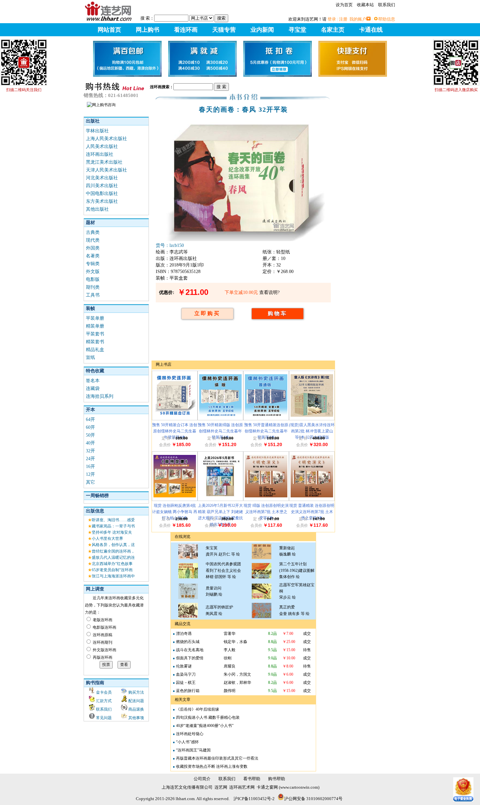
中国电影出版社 (102, 193)
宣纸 (90, 357)
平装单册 (95, 318)
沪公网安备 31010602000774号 (313, 798)
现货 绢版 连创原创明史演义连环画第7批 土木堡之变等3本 (266, 511)
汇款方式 (104, 701)
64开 (90, 419)
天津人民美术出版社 (106, 170)
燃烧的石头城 (188, 641)
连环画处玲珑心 (189, 734)
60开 (90, 427)
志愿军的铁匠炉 (219, 607)
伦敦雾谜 (184, 666)
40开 (90, 443)
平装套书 (95, 333)
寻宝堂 (297, 29)
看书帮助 (251, 778)
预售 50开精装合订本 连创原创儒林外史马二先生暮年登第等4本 (174, 431)
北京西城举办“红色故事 (112, 563)
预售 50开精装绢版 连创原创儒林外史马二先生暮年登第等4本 (220, 431)
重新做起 (287, 548)
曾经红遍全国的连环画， (113, 551)
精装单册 (95, 326)
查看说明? (269, 292)
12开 (90, 474)
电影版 (93, 279)
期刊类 (93, 287)
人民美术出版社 (102, 146)
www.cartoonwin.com (299, 787)
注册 (343, 19)
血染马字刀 (186, 674)
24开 (90, 458)
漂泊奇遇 (184, 633)
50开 (90, 435)
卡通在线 (371, 29)
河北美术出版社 (102, 177)
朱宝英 (211, 548)
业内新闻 (262, 29)
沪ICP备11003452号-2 (254, 798)
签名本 (93, 380)
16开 (90, 466)
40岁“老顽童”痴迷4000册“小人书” (204, 725)
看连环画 (186, 29)
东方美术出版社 (102, 201)
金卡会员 (104, 692)
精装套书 (95, 341)
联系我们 (386, 4)
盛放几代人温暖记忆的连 (113, 557)
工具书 (93, 295)
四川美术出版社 (102, 185)
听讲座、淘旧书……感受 (113, 520)
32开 (90, 450)
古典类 (93, 232)
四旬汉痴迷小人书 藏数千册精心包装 (208, 717)
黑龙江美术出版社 (104, 162)
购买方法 (136, 692)
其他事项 (136, 718)
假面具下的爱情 (189, 658)
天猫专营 (224, 29)
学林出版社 (97, 130)
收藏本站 (365, 4)
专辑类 (93, 263)
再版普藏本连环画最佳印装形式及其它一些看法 (217, 758)
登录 (332, 19)
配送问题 (136, 701)
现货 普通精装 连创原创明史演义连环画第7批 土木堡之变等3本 (311, 511)
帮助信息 (386, 19)
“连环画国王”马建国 (193, 750)
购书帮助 (276, 778)
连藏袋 (93, 388)
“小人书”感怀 (187, 742)
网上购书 (147, 29)
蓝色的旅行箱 (188, 690)
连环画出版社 (99, 154)
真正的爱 (287, 607)
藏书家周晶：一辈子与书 (113, 526)
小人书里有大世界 (107, 538)
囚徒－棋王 (186, 682)
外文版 (93, 271)
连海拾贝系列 (99, 396)
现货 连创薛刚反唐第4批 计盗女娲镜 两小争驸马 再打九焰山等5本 (174, 511)
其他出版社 (97, 209)
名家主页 (332, 29)
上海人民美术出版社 (106, 138)
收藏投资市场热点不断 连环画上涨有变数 (212, 766)
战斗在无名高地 (189, 650)
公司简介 (202, 778)
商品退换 (136, 709)
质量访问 (213, 588)
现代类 (93, 240)
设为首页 (344, 4)
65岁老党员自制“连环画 (112, 570)
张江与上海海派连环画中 (113, 576)
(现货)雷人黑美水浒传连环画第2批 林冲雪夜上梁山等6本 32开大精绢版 (312, 431)
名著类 (93, 255)
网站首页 (109, 29)
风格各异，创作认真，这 (113, 544)
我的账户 (357, 19)
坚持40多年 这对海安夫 (112, 532)
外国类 (93, 248)
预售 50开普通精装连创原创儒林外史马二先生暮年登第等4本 (266, 431)
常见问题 (104, 718)
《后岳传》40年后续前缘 (197, 709)
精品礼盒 (95, 349)
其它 (90, 482)
